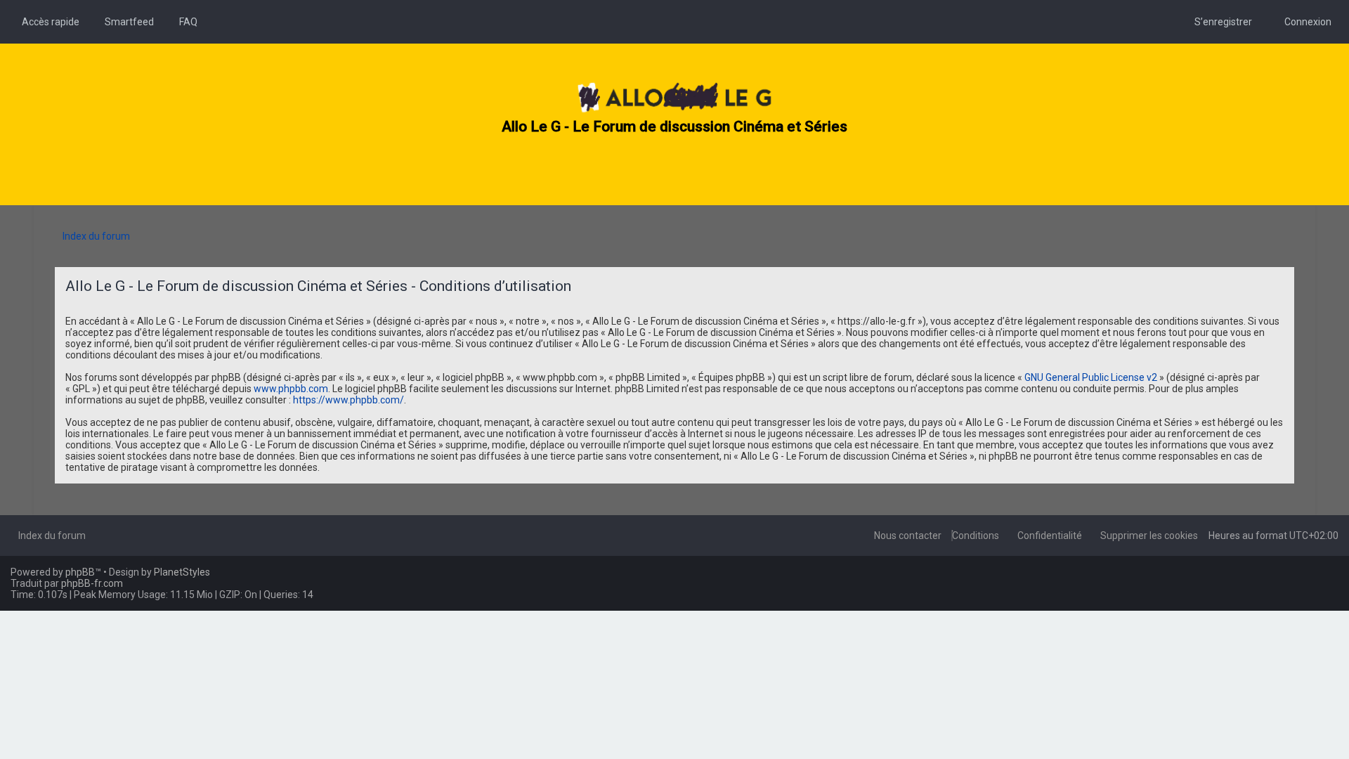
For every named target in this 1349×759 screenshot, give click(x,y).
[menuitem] (125, 22)
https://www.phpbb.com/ (348, 400)
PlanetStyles (182, 572)
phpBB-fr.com (92, 583)
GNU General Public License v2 (1090, 377)
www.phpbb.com (291, 388)
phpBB (80, 572)
